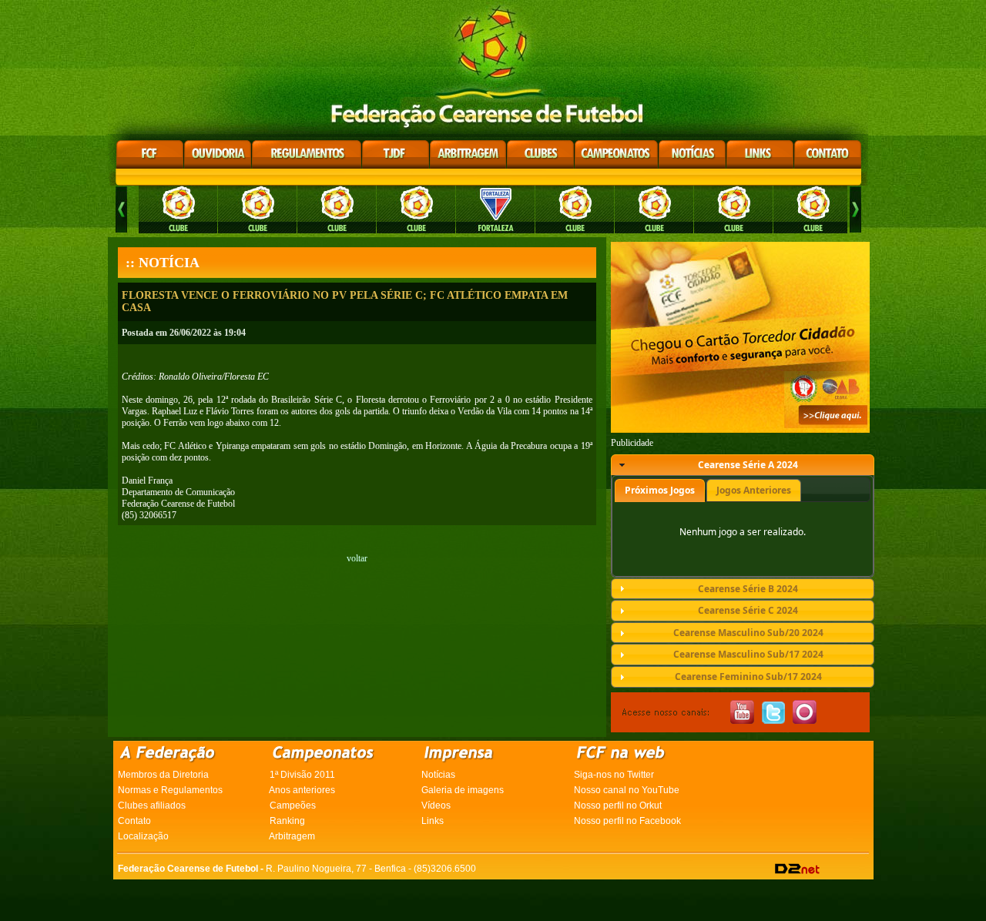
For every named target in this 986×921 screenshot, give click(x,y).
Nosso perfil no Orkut (618, 805)
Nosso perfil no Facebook (627, 821)
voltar (357, 558)
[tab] (742, 465)
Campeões (293, 805)
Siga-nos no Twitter (614, 774)
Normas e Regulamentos (170, 790)
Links (432, 821)
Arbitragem (292, 836)
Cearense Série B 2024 (748, 588)
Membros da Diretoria (163, 774)
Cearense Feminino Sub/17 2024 (748, 676)
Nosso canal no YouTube (626, 790)
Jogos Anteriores (753, 490)
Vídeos (436, 805)
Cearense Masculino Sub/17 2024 (748, 654)
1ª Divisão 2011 (302, 774)
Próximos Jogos (660, 490)
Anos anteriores (302, 790)
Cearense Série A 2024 (748, 464)
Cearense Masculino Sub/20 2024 (748, 632)
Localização (143, 836)
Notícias (438, 774)
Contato (134, 821)
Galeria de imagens (462, 790)
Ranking (287, 821)
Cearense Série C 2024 (748, 610)
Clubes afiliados (152, 805)
